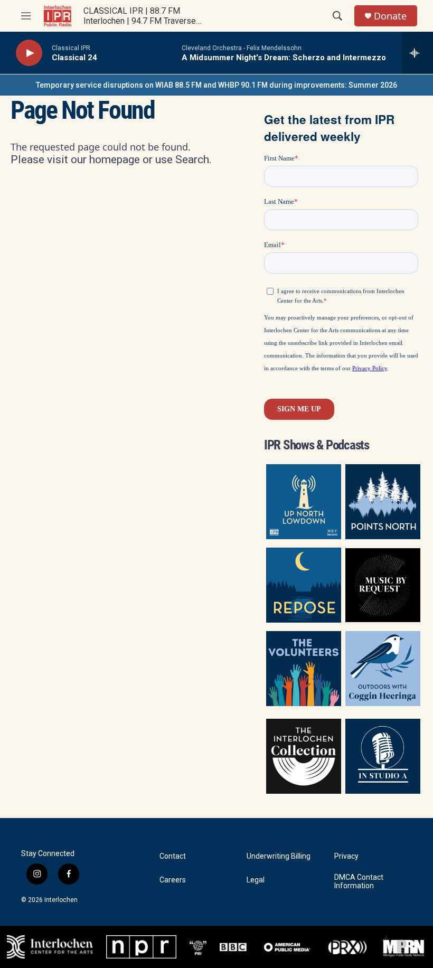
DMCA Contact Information (358, 881)
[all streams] (417, 53)
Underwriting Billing (278, 856)
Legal (256, 880)
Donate (390, 16)
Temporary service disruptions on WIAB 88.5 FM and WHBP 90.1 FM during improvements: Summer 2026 (216, 85)
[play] (29, 53)
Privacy (346, 856)
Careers (172, 880)
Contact (172, 856)
